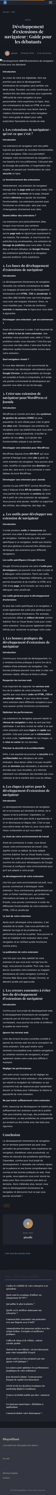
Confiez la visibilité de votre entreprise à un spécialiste (27, 1287)
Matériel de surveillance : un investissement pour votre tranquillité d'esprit (27, 1351)
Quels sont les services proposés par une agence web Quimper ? (25, 1360)
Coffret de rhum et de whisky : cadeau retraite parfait (24, 1342)
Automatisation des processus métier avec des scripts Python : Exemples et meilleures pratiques (28, 1331)
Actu (13, 12)
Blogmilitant (11, 1439)
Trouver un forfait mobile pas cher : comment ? (27, 1396)
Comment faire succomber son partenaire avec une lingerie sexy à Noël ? (26, 1320)
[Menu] (50, 2)
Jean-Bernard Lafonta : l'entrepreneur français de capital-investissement (24, 1378)
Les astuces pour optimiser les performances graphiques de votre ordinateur (27, 1369)
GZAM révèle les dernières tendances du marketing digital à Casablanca (25, 1387)
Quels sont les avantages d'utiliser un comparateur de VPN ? (23, 1296)
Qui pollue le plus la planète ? (20, 1304)
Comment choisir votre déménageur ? (24, 1413)
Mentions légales (10, 1473)
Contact (6, 1478)
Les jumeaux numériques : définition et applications (24, 1405)
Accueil (6, 12)
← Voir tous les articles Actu (16, 1253)
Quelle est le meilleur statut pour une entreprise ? (24, 1311)
